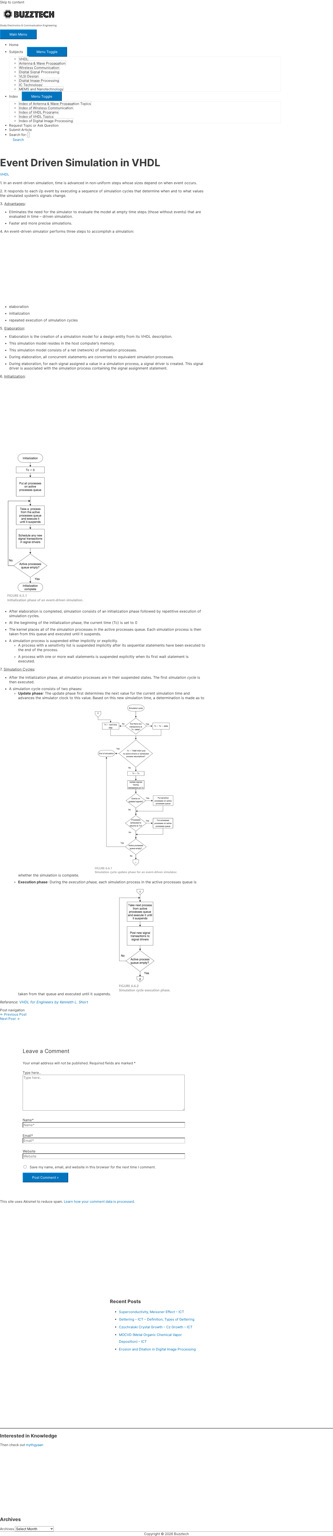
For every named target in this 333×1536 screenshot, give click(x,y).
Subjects (16, 52)
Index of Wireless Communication (46, 108)
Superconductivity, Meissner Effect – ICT (151, 1312)
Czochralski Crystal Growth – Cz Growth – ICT (156, 1327)
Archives (7, 1529)
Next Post (10, 1019)
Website (29, 1151)
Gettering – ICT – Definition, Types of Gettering (156, 1319)
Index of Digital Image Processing (46, 121)
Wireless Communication (39, 67)
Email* (28, 1135)
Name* (28, 1120)
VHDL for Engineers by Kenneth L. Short (53, 1002)
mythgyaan (34, 1445)
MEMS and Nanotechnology (41, 89)
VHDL (23, 59)
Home (14, 45)
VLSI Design (29, 76)
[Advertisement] (103, 269)
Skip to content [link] (12, 2)
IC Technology (30, 85)
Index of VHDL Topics (36, 116)
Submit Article (20, 130)
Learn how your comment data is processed (99, 1201)
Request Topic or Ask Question (34, 125)
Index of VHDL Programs (38, 112)
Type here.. (32, 1072)
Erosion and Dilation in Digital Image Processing (157, 1349)
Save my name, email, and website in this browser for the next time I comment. (93, 1167)
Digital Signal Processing (39, 72)
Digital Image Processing (39, 80)
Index (13, 96)
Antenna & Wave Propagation (42, 63)
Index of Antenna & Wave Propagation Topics (55, 103)
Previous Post (13, 1014)
